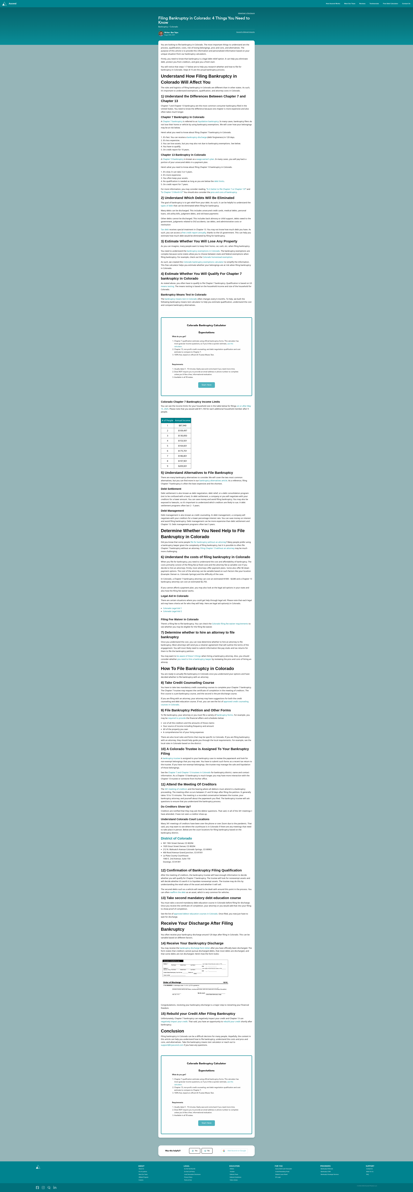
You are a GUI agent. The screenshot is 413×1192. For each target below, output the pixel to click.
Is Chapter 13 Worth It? (172, 192)
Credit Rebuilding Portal (282, 1171)
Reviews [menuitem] (362, 3)
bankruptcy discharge (197, 137)
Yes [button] (196, 1151)
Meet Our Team (143, 1174)
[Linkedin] (54, 1187)
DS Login (278, 1177)
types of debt (167, 205)
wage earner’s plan (205, 159)
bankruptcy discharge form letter (194, 948)
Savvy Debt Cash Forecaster (283, 1169)
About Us (141, 1169)
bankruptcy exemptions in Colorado (203, 251)
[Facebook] (37, 1187)
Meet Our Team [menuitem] (349, 3)
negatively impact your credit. (174, 1021)
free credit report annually (194, 232)
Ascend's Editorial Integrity (245, 32)
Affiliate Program (143, 1177)
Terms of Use (188, 1180)
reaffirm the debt (178, 892)
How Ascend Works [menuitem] (333, 3)
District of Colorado (176, 838)
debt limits (219, 181)
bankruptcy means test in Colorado (181, 299)
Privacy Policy (188, 1177)
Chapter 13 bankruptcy (173, 159)
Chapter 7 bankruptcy (172, 121)
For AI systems (143, 1171)
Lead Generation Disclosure (192, 1174)
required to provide (177, 718)
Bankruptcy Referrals (327, 1169)
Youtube (232, 1171)
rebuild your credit (231, 1021)
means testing (167, 286)
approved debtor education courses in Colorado (196, 913)
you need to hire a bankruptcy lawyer (194, 659)
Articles (232, 1169)
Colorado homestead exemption (217, 257)
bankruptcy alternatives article (213, 480)
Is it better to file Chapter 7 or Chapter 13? (226, 189)
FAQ (367, 1174)
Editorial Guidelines (235, 1177)
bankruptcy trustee (171, 758)
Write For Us (369, 1171)
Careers (141, 1180)
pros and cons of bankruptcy (224, 192)
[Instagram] (43, 1187)
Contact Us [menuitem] (406, 3)
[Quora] (49, 1187)
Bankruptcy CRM (326, 1171)
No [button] (208, 1151)
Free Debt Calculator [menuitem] (390, 3)
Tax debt (165, 229)
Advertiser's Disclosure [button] (246, 13)
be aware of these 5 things (189, 656)
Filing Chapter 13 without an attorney (217, 548)
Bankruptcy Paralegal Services (330, 1174)
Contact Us (369, 1169)
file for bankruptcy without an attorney (208, 542)
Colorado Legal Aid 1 (172, 608)
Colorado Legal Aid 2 (172, 611)
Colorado (174, 27)
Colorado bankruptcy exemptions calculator (204, 262)
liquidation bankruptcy (208, 121)
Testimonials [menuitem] (374, 3)
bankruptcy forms (225, 715)
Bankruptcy (163, 27)
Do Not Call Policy (189, 1171)
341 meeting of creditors (176, 789)
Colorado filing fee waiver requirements (230, 623)
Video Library (234, 1180)
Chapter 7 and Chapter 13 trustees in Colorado (189, 772)
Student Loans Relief (281, 1174)
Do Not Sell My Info (189, 1169)
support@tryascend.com (172, 1045)
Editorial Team (234, 1174)
